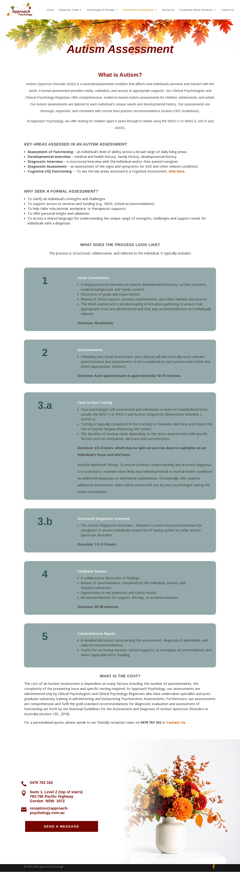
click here (176, 171)
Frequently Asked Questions (196, 9)
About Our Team (69, 9)
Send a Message (61, 826)
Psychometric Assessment (138, 9)
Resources (168, 9)
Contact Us (227, 9)
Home (50, 9)
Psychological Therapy (100, 9)
